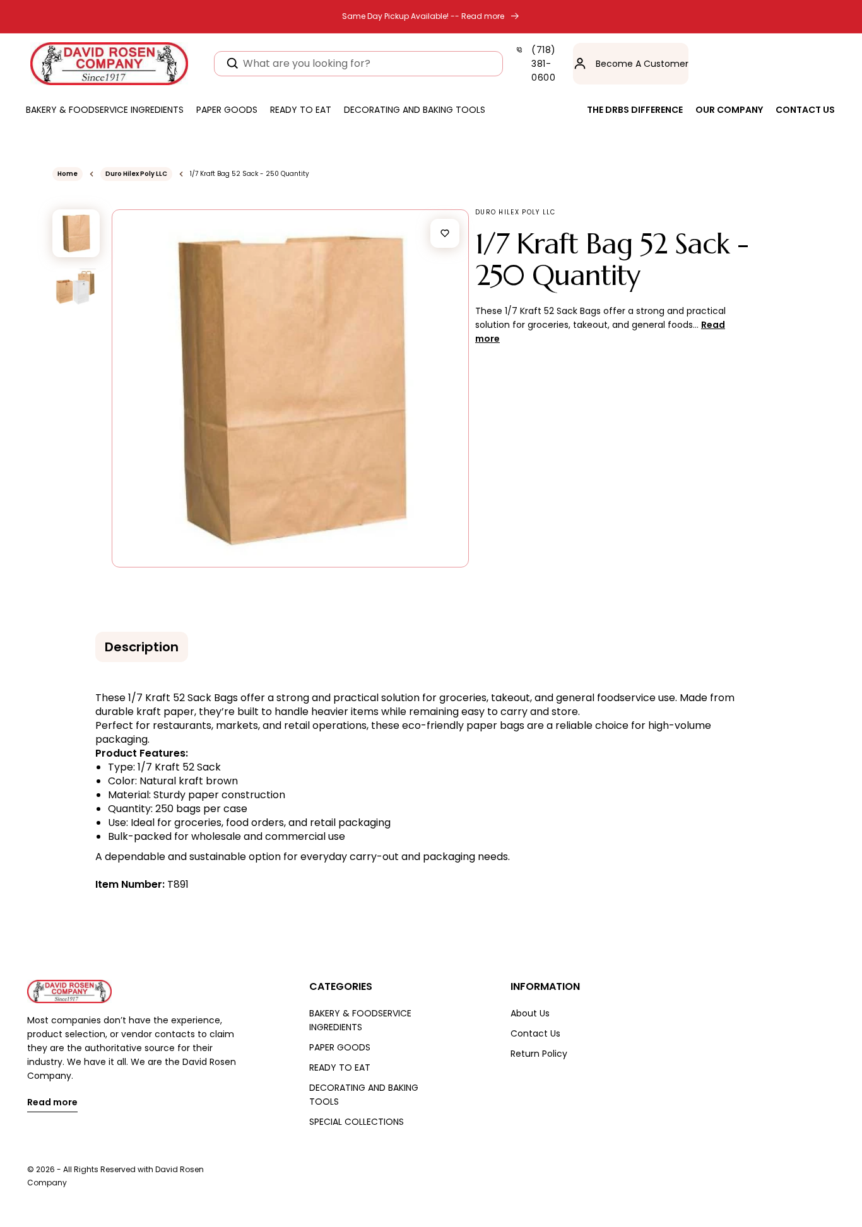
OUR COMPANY (729, 109)
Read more (52, 1103)
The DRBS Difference (635, 109)
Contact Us (535, 1033)
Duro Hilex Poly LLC (136, 173)
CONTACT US (805, 109)
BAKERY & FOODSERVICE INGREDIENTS (360, 1020)
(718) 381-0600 (543, 64)
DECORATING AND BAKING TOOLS (363, 1094)
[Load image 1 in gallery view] (76, 233)
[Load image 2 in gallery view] (76, 287)
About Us (530, 1013)
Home (67, 173)
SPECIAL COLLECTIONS (356, 1121)
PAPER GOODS (339, 1047)
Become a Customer (642, 63)
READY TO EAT (339, 1067)
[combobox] (358, 63)
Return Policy (539, 1053)
